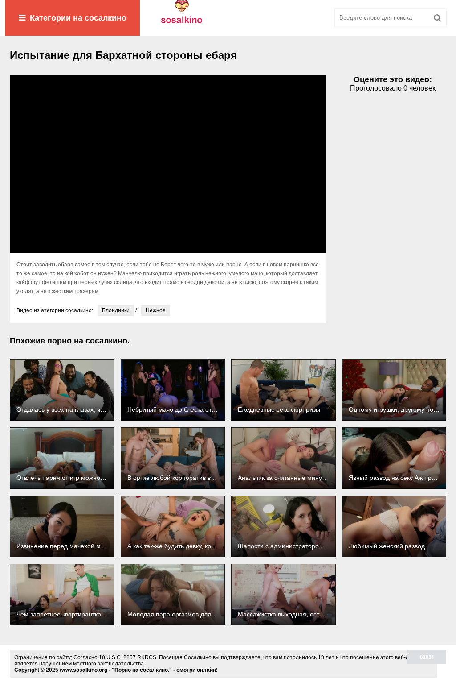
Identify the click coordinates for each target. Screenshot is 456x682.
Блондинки (116, 310)
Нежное (156, 310)
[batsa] (228, 18)
